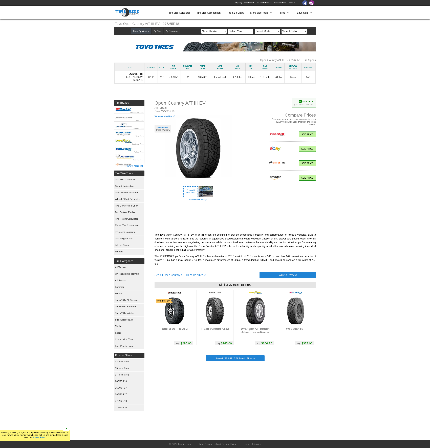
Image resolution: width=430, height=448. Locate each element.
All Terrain (120, 267)
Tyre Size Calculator (125, 232)
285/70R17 (121, 394)
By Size (157, 31)
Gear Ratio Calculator (126, 192)
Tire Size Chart (235, 12)
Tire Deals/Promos (264, 3)
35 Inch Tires (122, 368)
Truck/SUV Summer (125, 306)
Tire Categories (124, 261)
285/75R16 (121, 381)
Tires (283, 12)
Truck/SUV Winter (124, 313)
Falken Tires (138, 152)
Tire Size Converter (125, 179)
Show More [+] (135, 165)
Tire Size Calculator (179, 12)
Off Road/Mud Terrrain (127, 273)
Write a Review (288, 275)
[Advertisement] (235, 217)
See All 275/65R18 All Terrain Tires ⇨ (235, 358)
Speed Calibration (124, 186)
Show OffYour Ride (190, 191)
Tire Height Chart (124, 238)
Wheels (119, 251)
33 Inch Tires (122, 361)
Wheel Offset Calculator (127, 199)
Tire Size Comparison (209, 12)
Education (302, 12)
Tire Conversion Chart (126, 205)
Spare (118, 332)
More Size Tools (259, 12)
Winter (118, 293)
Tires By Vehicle (141, 31)
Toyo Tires (139, 136)
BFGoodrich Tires (136, 112)
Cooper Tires (138, 128)
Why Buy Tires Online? (244, 3)
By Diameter (172, 31)
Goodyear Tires (137, 144)
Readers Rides (280, 3)
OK (66, 428)
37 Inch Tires (122, 374)
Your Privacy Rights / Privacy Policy (217, 444)
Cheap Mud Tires (124, 339)
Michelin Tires (138, 160)
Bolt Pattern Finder (125, 212)
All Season (120, 280)
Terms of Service (252, 444)
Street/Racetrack (124, 319)
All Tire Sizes (122, 245)
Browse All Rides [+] (198, 199)
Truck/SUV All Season (126, 300)
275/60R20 (121, 407)
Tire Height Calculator (126, 218)
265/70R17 (121, 387)
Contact (292, 3)
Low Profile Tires (124, 346)
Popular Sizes (123, 355)
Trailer (118, 326)
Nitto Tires (139, 120)
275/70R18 (121, 401)
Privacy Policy (39, 437)
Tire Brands (122, 102)
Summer (119, 287)
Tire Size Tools (124, 173)
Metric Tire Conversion (127, 225)
